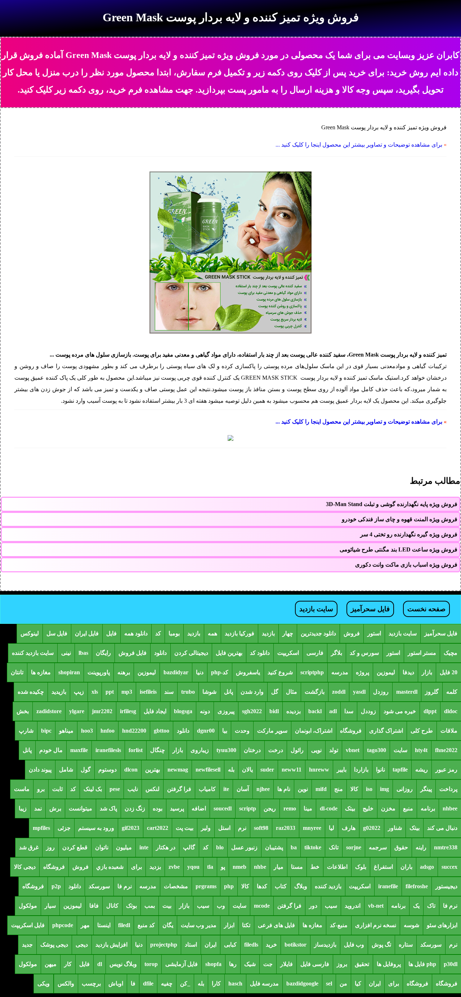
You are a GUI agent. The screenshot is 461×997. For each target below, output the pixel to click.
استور (374, 633)
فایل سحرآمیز (370, 609)
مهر (85, 925)
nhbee (450, 808)
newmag (177, 769)
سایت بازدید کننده (33, 653)
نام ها (283, 789)
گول (86, 769)
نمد (38, 808)
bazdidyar (176, 672)
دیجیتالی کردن (191, 653)
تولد (333, 750)
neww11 (291, 769)
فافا (94, 906)
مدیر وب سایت (198, 925)
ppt (110, 692)
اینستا (104, 925)
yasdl (359, 692)
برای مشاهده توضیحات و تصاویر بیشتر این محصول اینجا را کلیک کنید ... (359, 145)
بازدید (268, 633)
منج (338, 789)
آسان (243, 789)
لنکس (153, 789)
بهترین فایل (229, 653)
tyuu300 (226, 750)
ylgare (76, 711)
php (229, 886)
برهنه (123, 672)
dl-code (328, 808)
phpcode (62, 925)
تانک (334, 847)
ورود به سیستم (96, 828)
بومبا (174, 633)
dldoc (450, 711)
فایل (111, 633)
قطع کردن (75, 847)
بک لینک (93, 789)
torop (151, 964)
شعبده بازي (110, 867)
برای (136, 867)
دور (313, 906)
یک (416, 906)
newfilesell (208, 769)
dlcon (131, 769)
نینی (66, 653)
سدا (348, 711)
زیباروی (200, 750)
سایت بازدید (316, 609)
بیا (224, 731)
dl (99, 964)
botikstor (295, 945)
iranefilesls (108, 750)
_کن (185, 983)
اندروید (353, 906)
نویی (316, 750)
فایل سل (56, 633)
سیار (50, 906)
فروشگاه (351, 731)
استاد (191, 945)
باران (406, 867)
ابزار (229, 925)
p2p (56, 886)
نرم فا (124, 886)
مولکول (28, 906)
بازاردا (361, 769)
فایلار (286, 964)
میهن (51, 964)
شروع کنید (280, 672)
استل (224, 828)
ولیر (206, 828)
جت (268, 964)
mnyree (312, 828)
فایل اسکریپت (28, 925)
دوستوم (107, 769)
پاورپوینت (99, 672)
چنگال (157, 750)
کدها (262, 886)
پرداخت (448, 789)
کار (68, 964)
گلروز (432, 692)
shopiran (69, 672)
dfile (148, 983)
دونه (205, 711)
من (343, 983)
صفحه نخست (426, 609)
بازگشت (315, 692)
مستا (297, 867)
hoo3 (87, 731)
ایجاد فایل (155, 711)
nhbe (260, 867)
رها (233, 964)
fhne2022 (446, 750)
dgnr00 (206, 731)
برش (55, 808)
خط (314, 867)
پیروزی (226, 711)
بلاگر (336, 653)
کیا (358, 983)
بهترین (152, 769)
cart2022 (157, 828)
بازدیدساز (325, 945)
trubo (188, 692)
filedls (251, 945)
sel (329, 983)
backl (315, 711)
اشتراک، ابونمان (313, 731)
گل (274, 692)
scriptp (247, 808)
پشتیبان (274, 847)
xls (94, 692)
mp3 (126, 692)
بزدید (155, 867)
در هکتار (165, 847)
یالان (247, 769)
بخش (23, 711)
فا (133, 983)
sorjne (353, 847)
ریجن (270, 808)
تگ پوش (381, 945)
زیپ (79, 692)
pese (114, 789)
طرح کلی (422, 731)
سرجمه (378, 847)
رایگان (103, 653)
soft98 (261, 828)
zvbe (174, 867)
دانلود (160, 653)
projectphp (163, 945)
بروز (342, 964)
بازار (427, 672)
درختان (252, 750)
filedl (124, 925)
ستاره (406, 945)
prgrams (206, 886)
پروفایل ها (389, 964)
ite (226, 789)
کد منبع (146, 925)
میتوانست (80, 808)
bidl (274, 711)
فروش (352, 633)
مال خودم (51, 750)
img (384, 789)
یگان (167, 925)
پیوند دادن (40, 769)
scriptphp (312, 672)
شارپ (26, 731)
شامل (66, 769)
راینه (421, 847)
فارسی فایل (314, 964)
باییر (341, 769)
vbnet (352, 750)
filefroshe (417, 886)
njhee (263, 789)
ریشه (421, 769)
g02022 (371, 828)
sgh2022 (252, 711)
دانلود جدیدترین (318, 633)
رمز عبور (446, 769)
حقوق (401, 847)
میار (278, 867)
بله (231, 769)
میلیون (124, 847)
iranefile (388, 886)
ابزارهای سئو (442, 925)
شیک (250, 964)
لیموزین (386, 672)
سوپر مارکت (272, 731)
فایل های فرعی (276, 925)
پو (223, 867)
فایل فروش (132, 653)
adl (333, 711)
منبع (408, 808)
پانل (228, 692)
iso (369, 789)
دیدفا (408, 672)
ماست (22, 789)
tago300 (376, 750)
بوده (157, 808)
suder (267, 769)
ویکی (43, 983)
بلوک (360, 867)
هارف (348, 828)
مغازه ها (41, 672)
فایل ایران (87, 633)
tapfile (400, 769)
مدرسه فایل (264, 983)
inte (143, 847)
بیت (166, 906)
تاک (431, 906)
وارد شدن (252, 692)
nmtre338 (445, 847)
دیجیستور (446, 886)
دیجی (82, 945)
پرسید (177, 808)
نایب (132, 789)
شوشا (209, 692)
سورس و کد (364, 653)
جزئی (64, 828)
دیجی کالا (25, 867)
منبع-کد (339, 925)
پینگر (426, 789)
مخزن (388, 808)
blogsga (183, 711)
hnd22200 (134, 731)
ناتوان (101, 847)
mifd (321, 789)
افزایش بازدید (111, 945)
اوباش (115, 983)
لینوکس (30, 633)
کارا (216, 983)
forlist (136, 750)
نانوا (380, 769)
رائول (297, 750)
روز (50, 847)
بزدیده (293, 711)
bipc (46, 731)
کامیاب (207, 789)
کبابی (230, 945)
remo (289, 808)
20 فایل (448, 672)
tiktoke (312, 847)
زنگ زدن (135, 808)
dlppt (430, 711)
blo (220, 847)
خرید (271, 945)
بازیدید (59, 692)
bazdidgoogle (302, 983)
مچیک (450, 653)
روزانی (405, 789)
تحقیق (362, 964)
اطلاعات (337, 867)
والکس (66, 983)
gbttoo (161, 731)
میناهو (66, 731)
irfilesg (128, 711)
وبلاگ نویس (123, 964)
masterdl (406, 692)
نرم (242, 828)
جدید (27, 945)
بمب (149, 906)
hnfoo (107, 731)
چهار (287, 633)
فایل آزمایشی (181, 964)
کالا (354, 789)
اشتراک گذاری (386, 731)
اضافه (199, 808)
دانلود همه (136, 633)
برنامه (428, 808)
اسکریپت (288, 653)
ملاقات (448, 731)
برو (41, 789)
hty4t (421, 750)
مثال (291, 692)
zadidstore (49, 711)
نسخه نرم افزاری (375, 925)
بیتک (350, 808)
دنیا (199, 672)
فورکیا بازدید (239, 633)
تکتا (246, 925)
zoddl (338, 692)
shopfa (213, 964)
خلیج (368, 808)
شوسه (411, 925)
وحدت (242, 731)
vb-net (376, 906)
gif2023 (130, 828)
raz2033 (285, 828)
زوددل (368, 711)
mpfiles (41, 828)
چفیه (167, 983)
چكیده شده (31, 692)
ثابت (57, 789)
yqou (193, 867)
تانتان (17, 672)
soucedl (223, 808)
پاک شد (108, 808)
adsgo (427, 867)
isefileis (148, 692)
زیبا (23, 808)
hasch (235, 983)
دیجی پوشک (54, 945)
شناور (395, 828)
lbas (83, 653)
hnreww (319, 769)
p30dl (450, 964)
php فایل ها (422, 964)
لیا (331, 828)
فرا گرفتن (179, 789)
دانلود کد (260, 653)
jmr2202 (102, 711)
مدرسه (339, 672)
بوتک (131, 906)
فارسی (314, 653)
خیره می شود (400, 711)
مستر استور (422, 653)
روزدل (381, 692)
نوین (303, 789)
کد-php (219, 672)
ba (294, 847)
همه (212, 633)
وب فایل (354, 945)
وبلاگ (300, 886)
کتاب (281, 886)
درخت (275, 750)
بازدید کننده (328, 886)
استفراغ (383, 867)
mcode (262, 906)
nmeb (239, 867)
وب (221, 906)
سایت (400, 750)
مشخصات (176, 886)
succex (449, 867)
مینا (308, 808)
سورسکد (99, 886)
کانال (112, 906)
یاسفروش (248, 672)
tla (210, 867)
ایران (210, 945)
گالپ (189, 847)
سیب (331, 906)
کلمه (451, 692)
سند (169, 692)
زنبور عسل (244, 847)
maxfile (79, 750)
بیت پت (184, 828)
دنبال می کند (442, 828)
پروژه (362, 672)
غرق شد (29, 847)
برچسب (91, 983)
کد (158, 633)
